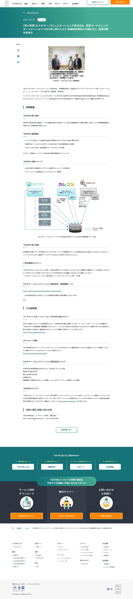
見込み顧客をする (19, 558)
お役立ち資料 (84, 547)
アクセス (106, 552)
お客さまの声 (39, 558)
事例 (43, 4)
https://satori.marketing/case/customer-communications (42, 291)
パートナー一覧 (63, 561)
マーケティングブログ (87, 552)
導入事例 (38, 555)
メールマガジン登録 (86, 555)
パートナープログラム (64, 558)
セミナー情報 (84, 550)
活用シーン (35, 4)
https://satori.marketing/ (67, 401)
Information (32, 12)
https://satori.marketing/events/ (34, 332)
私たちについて (108, 550)
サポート (57, 4)
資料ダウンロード (26, 516)
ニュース (42, 20)
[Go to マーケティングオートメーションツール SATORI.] (12, 528)
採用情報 (106, 564)
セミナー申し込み (66, 516)
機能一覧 (16, 566)
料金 (50, 4)
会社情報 (75, 4)
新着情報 (106, 555)
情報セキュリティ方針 (18, 584)
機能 (25, 4)
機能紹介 (52, 467)
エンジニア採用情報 (109, 567)
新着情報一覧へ (66, 430)
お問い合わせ (106, 516)
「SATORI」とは (17, 4)
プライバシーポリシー (33, 584)
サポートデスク (63, 550)
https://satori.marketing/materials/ (35, 353)
